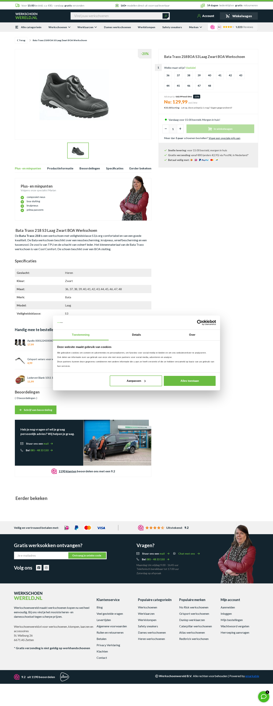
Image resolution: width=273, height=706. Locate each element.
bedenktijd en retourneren (232, 5)
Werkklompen (146, 27)
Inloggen (226, 613)
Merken (194, 27)
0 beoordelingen (26, 398)
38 (188, 75)
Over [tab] (192, 334)
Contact (102, 657)
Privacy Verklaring (108, 645)
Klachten (102, 651)
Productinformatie (60, 168)
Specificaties (115, 168)
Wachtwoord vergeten (235, 626)
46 (188, 85)
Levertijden (104, 620)
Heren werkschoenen (151, 638)
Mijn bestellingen (232, 620)
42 (230, 75)
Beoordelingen (89, 168)
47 (199, 85)
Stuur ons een (37, 443)
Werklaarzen (85, 27)
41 (219, 75)
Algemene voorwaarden (112, 626)
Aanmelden (228, 607)
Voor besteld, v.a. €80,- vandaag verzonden (52, 5)
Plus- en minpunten (28, 168)
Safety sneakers (172, 27)
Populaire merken (192, 600)
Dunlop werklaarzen (192, 620)
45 (178, 85)
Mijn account (230, 600)
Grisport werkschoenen (194, 613)
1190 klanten (67, 471)
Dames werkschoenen (117, 27)
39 (199, 75)
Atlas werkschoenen (192, 632)
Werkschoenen (57, 27)
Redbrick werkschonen (194, 638)
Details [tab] (136, 334)
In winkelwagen (223, 128)
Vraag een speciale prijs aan (224, 138)
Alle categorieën (31, 27)
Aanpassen (134, 380)
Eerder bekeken (140, 168)
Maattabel (191, 67)
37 (178, 75)
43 (240, 75)
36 (167, 75)
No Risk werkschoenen (193, 607)
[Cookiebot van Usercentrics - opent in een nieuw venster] (199, 322)
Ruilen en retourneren (110, 632)
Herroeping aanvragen (235, 632)
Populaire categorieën (155, 600)
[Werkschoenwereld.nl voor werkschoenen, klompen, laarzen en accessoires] (26, 15)
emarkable (252, 676)
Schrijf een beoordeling (37, 409)
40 (209, 75)
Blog (100, 607)
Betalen (101, 638)
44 (167, 85)
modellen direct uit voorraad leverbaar (145, 5)
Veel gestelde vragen (110, 613)
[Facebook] (39, 567)
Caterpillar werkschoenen (195, 626)
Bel (37, 450)
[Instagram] (46, 567)
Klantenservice (108, 600)
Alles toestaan (190, 380)
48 (209, 85)
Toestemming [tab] (81, 334)
